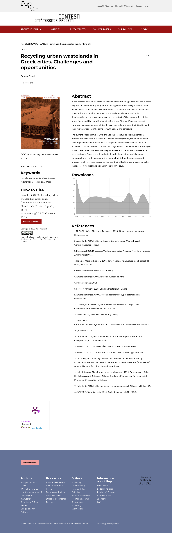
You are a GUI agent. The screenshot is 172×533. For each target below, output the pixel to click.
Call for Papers (102, 29)
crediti (116, 524)
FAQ (99, 502)
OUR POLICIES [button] (125, 29)
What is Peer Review (55, 482)
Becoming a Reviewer (56, 492)
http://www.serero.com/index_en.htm (106, 277)
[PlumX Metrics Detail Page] (35, 410)
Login (147, 6)
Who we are (102, 486)
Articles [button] (56, 29)
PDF (147, 55)
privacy (108, 524)
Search (145, 29)
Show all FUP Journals (124, 6)
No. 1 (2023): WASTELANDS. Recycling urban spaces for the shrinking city (56, 44)
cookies (100, 524)
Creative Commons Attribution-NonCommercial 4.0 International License (39, 239)
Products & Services (106, 492)
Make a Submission (30, 462)
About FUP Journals (105, 6)
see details (37, 428)
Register (139, 6)
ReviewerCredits (53, 496)
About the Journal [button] (31, 29)
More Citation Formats (31, 221)
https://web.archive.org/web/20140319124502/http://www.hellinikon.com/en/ (111, 324)
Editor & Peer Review (81, 496)
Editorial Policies (105, 489)
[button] (27, 83)
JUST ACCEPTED (78, 29)
